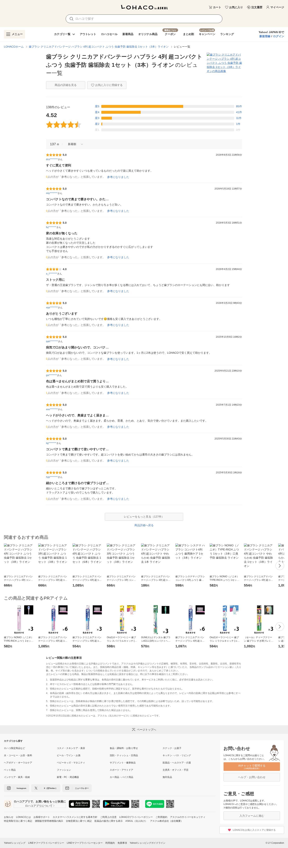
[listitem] (30, 748)
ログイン (278, 36)
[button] (74, 144)
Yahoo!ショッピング (14, 843)
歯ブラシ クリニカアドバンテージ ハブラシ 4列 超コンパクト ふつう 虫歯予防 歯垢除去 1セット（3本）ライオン (99, 46)
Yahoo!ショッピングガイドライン (147, 843)
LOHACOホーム (14, 46)
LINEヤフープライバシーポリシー (46, 843)
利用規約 (110, 843)
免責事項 (122, 843)
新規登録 (264, 36)
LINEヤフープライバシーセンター (85, 843)
